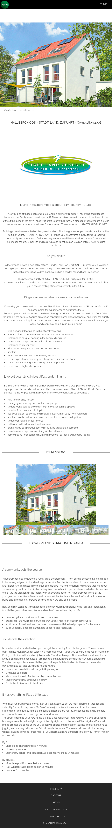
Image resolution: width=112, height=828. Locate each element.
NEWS (56, 802)
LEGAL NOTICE (57, 816)
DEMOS (7, 110)
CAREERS (56, 795)
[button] (101, 4)
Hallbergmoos (28, 110)
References (16, 110)
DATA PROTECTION (56, 809)
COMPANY (56, 789)
